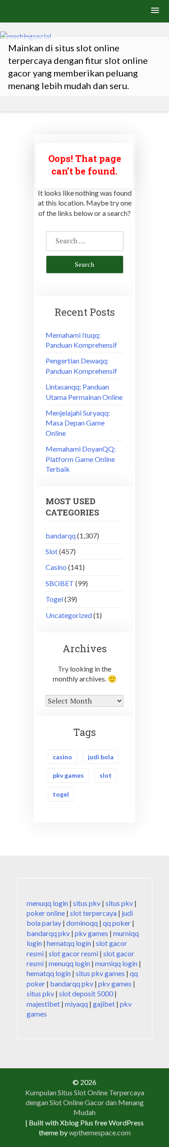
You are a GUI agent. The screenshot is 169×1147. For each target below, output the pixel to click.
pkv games (68, 775)
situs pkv (86, 903)
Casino (56, 567)
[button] (155, 11)
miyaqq (76, 1003)
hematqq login (69, 943)
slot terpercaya (93, 913)
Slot (52, 551)
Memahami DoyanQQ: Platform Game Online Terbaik (81, 458)
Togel (54, 599)
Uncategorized (69, 615)
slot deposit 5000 (86, 993)
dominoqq (82, 922)
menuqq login (47, 903)
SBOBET (60, 583)
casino (62, 757)
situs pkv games (100, 973)
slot (106, 775)
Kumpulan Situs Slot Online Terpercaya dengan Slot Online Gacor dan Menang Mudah (84, 1102)
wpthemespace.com (100, 1132)
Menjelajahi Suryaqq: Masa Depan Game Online (78, 422)
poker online (46, 913)
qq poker (117, 922)
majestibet (43, 1003)
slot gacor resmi (73, 953)
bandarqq (61, 535)
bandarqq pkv (48, 933)
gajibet (104, 1003)
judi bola (101, 757)
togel (61, 794)
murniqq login (116, 963)
